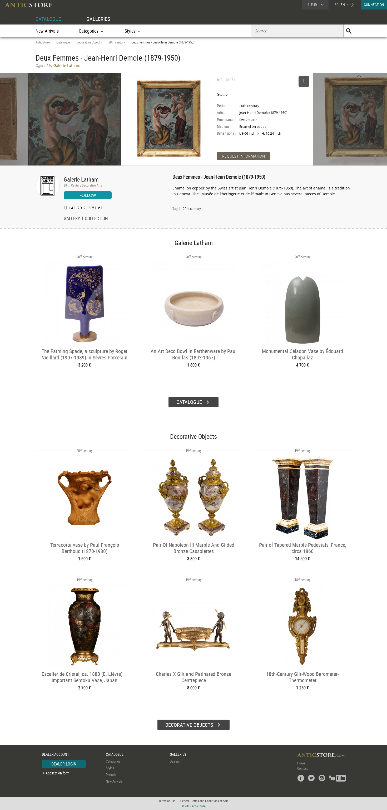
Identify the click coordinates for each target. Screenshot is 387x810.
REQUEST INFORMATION (243, 156)
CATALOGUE (48, 18)
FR (336, 4)
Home (301, 763)
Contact (302, 768)
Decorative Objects (89, 42)
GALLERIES (98, 18)
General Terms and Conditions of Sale (204, 801)
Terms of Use (167, 801)
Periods (111, 774)
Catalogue (63, 42)
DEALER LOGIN (63, 764)
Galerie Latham (81, 179)
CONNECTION (374, 4)
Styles (110, 767)
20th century (116, 42)
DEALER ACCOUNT (55, 754)
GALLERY (72, 219)
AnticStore (43, 42)
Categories (113, 761)
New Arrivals (47, 31)
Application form (58, 772)
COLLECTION (96, 219)
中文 (351, 4)
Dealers (175, 761)
